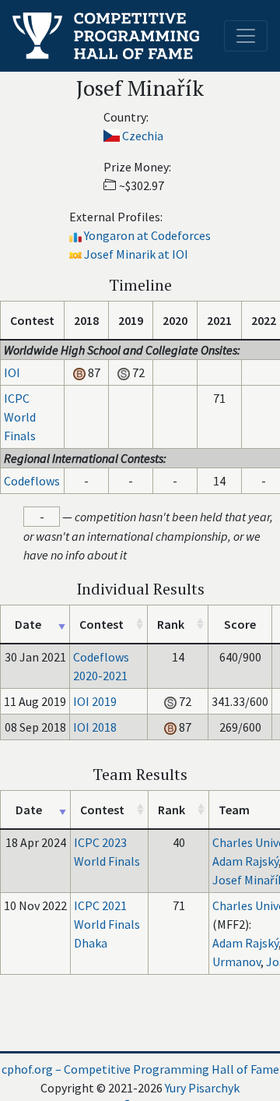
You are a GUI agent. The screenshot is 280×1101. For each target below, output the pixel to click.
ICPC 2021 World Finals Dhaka (107, 924)
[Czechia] (111, 135)
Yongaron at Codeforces (147, 235)
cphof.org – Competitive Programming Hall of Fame (140, 1069)
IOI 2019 (95, 701)
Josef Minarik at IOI (136, 254)
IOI (12, 372)
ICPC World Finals (20, 416)
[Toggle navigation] (246, 35)
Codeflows (32, 481)
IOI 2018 (95, 727)
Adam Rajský (245, 861)
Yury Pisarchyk (202, 1088)
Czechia (142, 135)
